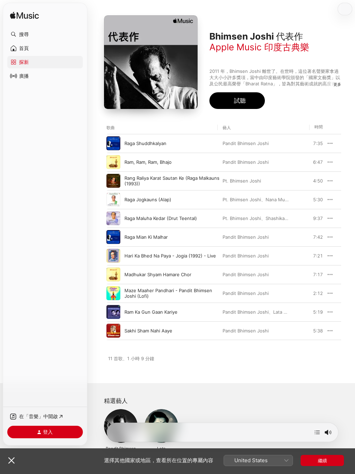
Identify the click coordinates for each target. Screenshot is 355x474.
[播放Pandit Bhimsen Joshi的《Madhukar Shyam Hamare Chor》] (113, 274)
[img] (24, 16)
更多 (337, 84)
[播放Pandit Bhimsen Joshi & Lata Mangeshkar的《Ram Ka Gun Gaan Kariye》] (113, 312)
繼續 (322, 460)
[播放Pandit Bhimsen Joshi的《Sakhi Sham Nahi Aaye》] (113, 331)
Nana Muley (278, 199)
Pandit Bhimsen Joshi (246, 143)
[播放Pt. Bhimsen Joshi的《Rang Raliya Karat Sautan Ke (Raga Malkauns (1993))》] (113, 181)
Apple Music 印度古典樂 (259, 47)
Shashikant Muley (285, 218)
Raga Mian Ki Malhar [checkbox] (146, 237)
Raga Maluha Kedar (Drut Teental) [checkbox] (160, 218)
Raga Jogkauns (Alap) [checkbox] (147, 199)
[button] (45, 34)
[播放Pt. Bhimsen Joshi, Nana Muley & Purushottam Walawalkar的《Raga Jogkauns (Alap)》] (113, 199)
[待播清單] (317, 432)
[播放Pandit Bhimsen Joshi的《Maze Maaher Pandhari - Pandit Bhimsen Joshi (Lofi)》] (113, 293)
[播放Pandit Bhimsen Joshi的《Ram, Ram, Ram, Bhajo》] (113, 162)
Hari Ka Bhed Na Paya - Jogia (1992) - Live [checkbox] (170, 256)
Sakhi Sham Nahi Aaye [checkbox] (148, 330)
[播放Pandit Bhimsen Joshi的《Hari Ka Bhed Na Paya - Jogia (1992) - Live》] (113, 256)
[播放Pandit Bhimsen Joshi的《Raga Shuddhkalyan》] (113, 143)
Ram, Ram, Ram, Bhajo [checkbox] (148, 162)
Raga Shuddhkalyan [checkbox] (145, 143)
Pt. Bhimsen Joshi (242, 181)
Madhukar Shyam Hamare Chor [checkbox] (157, 274)
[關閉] (11, 460)
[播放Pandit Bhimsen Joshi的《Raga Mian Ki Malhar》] (113, 237)
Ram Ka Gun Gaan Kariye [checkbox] (151, 312)
